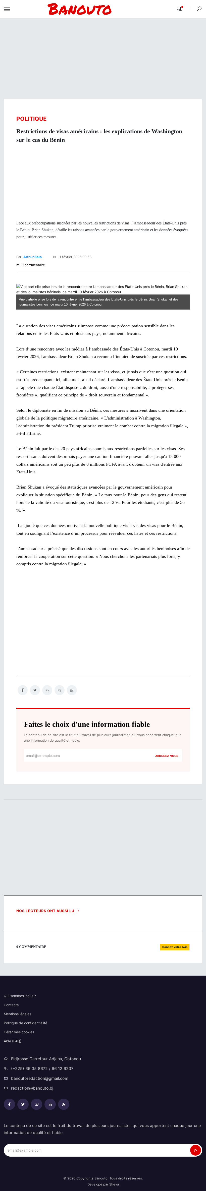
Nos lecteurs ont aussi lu (45, 911)
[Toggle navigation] (7, 9)
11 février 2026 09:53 (74, 257)
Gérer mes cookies (19, 1032)
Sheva (114, 1184)
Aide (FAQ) (12, 1041)
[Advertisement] (103, 59)
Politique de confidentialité (25, 1023)
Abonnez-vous (166, 756)
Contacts (11, 1005)
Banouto (101, 1178)
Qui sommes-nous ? (20, 996)
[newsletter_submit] (195, 1150)
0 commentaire (33, 265)
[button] (179, 9)
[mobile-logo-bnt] (91, 9)
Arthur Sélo (32, 257)
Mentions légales (17, 1014)
